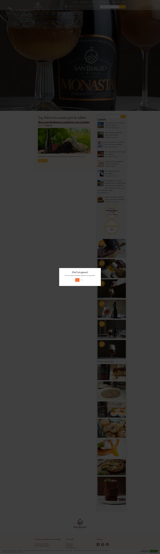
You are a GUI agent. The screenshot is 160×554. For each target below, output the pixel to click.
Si (77, 280)
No (82, 280)
